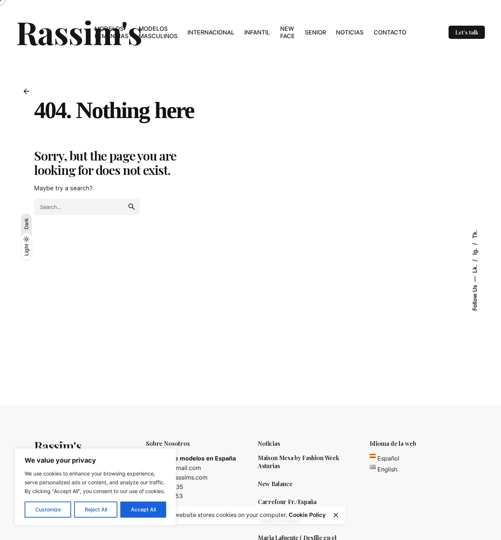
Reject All (96, 509)
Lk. (474, 268)
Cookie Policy (307, 514)
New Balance (275, 484)
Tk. (474, 233)
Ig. (474, 250)
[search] (132, 207)
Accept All (143, 509)
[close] (336, 515)
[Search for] (87, 207)
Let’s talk (466, 32)
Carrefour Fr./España (287, 502)
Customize (48, 509)
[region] (95, 486)
